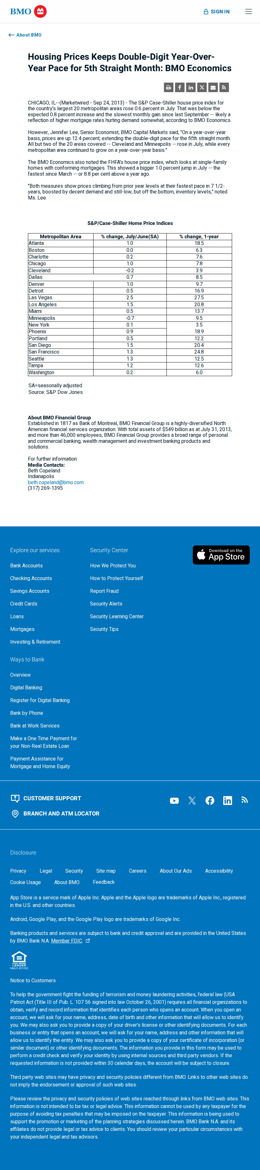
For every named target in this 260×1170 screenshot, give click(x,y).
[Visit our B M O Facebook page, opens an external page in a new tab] (209, 800)
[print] (168, 87)
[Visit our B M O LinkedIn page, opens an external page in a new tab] (227, 800)
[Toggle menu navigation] (248, 11)
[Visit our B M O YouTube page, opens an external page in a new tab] (174, 800)
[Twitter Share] (202, 87)
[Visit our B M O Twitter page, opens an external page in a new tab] (192, 800)
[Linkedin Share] (191, 87)
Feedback (104, 882)
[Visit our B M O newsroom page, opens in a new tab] (245, 800)
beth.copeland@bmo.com (56, 482)
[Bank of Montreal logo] (28, 11)
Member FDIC (66, 941)
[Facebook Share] (180, 87)
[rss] (224, 87)
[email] (213, 87)
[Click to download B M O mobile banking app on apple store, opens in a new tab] (221, 555)
